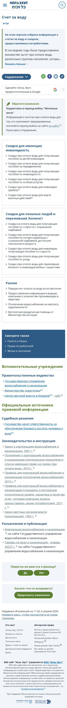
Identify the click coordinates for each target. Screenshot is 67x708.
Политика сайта (12, 641)
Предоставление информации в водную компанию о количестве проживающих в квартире (33, 296)
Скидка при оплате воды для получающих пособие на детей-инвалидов (33, 157)
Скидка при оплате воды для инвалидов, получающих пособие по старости (32, 250)
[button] (5, 5)
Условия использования (32, 688)
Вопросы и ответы (13, 634)
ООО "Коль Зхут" (53, 662)
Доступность (11, 637)
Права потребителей (20, 346)
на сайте (54, 126)
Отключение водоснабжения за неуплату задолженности (33, 306)
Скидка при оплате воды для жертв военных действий (29, 196)
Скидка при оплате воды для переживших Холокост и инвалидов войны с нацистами (34, 265)
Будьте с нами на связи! (16, 645)
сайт (57, 396)
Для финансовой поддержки (18, 648)
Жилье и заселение (19, 351)
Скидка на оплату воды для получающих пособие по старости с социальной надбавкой (32, 226)
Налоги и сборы (17, 341)
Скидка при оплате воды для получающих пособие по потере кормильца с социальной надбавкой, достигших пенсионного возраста (33, 239)
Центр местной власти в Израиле (27, 396)
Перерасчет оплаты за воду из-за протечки (34, 288)
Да (25, 573)
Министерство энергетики (22, 390)
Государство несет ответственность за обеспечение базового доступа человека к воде (34, 428)
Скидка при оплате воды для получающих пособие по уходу (33, 258)
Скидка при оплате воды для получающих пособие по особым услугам (33, 180)
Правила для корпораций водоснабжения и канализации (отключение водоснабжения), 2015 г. (34, 477)
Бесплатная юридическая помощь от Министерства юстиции (31, 313)
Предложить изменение (33, 595)
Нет (41, 573)
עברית (6, 23)
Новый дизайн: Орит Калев (46, 645)
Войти (8, 652)
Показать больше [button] (15, 64)
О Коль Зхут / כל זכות (14, 630)
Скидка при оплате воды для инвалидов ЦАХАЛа (32, 188)
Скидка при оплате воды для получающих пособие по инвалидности (33, 173)
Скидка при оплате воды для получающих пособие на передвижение (33, 165)
